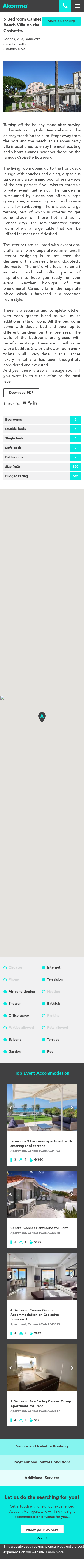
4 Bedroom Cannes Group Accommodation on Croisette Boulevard (34, 1315)
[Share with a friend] (24, 403)
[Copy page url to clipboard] (30, 403)
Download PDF (21, 393)
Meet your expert (42, 1530)
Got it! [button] (42, 1538)
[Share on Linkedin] (35, 403)
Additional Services (42, 1478)
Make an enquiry (61, 21)
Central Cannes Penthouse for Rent (39, 1228)
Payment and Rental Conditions (42, 1462)
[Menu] (77, 6)
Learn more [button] (55, 1552)
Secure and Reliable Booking (42, 1446)
